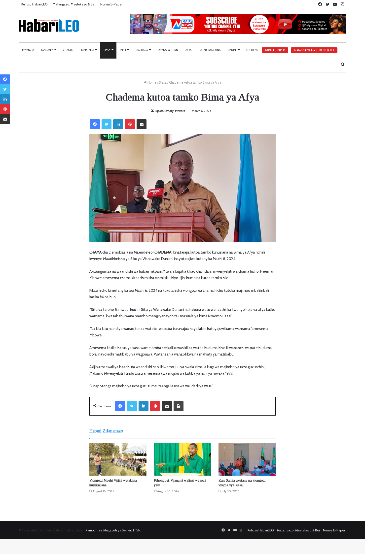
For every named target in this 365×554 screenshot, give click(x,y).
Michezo (252, 50)
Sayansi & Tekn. (168, 50)
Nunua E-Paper (111, 4)
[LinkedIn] (118, 124)
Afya (188, 50)
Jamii (123, 50)
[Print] (178, 406)
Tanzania (47, 50)
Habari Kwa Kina (209, 50)
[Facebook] (95, 124)
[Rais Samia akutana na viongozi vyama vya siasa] (247, 459)
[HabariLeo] (49, 25)
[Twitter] (106, 124)
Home (151, 82)
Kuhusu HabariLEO (34, 4)
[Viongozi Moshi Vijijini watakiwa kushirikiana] (117, 459)
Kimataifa (87, 50)
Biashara (142, 50)
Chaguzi (68, 50)
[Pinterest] (130, 124)
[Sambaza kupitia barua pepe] (141, 124)
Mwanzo (28, 50)
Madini (232, 50)
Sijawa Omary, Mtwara (170, 111)
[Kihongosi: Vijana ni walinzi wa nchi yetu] (182, 459)
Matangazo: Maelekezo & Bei (74, 4)
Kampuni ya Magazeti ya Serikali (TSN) (114, 530)
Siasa (107, 50)
